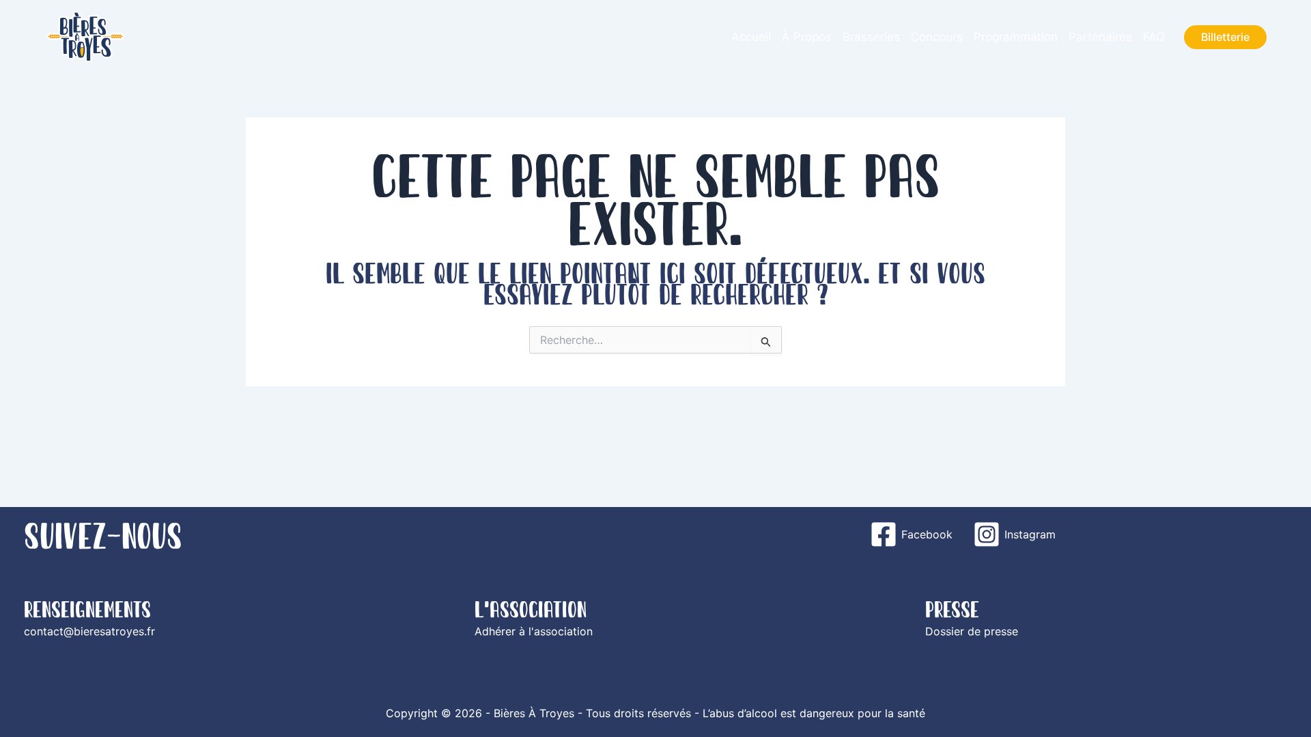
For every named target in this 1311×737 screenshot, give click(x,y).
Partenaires (1100, 36)
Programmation (1016, 36)
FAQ (1154, 36)
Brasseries (871, 36)
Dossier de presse (971, 631)
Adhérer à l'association (534, 631)
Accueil (751, 36)
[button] (1225, 37)
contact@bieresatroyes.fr (89, 631)
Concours (937, 36)
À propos (807, 36)
